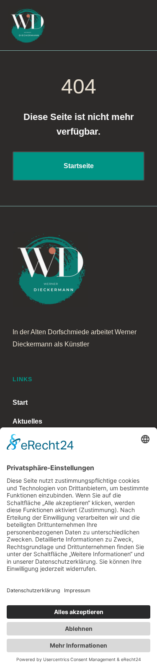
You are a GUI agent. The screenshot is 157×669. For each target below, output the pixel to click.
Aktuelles (27, 421)
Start (20, 402)
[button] (114, 25)
